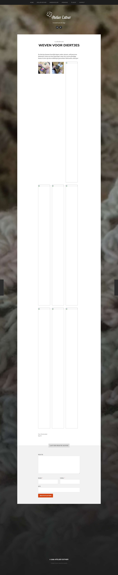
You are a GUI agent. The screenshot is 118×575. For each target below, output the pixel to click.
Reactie (40, 454)
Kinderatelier (54, 2)
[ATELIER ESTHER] (59, 15)
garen (40, 436)
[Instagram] (57, 27)
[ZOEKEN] (89, 2)
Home (32, 2)
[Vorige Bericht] (2, 288)
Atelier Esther (41, 2)
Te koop (73, 2)
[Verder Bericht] (116, 288)
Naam (40, 478)
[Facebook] (60, 27)
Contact (82, 2)
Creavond (65, 2)
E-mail (62, 478)
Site (39, 486)
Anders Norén (62, 563)
